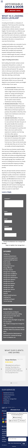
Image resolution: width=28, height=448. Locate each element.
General (5, 293)
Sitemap (14, 446)
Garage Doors (7, 291)
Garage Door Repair (8, 285)
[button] (2, 369)
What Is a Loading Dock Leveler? (12, 17)
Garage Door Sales (8, 287)
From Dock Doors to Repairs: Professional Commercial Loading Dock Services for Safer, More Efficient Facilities (12, 315)
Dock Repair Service (8, 266)
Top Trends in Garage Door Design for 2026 (13, 325)
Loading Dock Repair (9, 299)
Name (5, 211)
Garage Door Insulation (9, 276)
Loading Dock (7, 297)
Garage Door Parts (8, 282)
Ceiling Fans (6, 254)
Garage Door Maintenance (10, 278)
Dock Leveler (6, 262)
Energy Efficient (7, 268)
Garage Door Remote (9, 284)
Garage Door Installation (10, 274)
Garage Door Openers (9, 280)
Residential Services (9, 393)
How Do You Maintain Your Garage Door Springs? (13, 242)
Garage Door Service (9, 289)
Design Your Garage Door (10, 399)
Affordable (14, 5)
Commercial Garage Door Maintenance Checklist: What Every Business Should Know (13, 329)
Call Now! (23, 421)
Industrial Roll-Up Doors (10, 295)
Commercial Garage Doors (10, 258)
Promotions (6, 401)
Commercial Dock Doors (9, 256)
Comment (7, 199)
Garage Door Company (9, 272)
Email (5, 219)
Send (23, 444)
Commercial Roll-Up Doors (10, 260)
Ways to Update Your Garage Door (16, 245)
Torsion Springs (7, 301)
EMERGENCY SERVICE (15, 11)
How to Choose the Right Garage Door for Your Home (13, 321)
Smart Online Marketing (16, 443)
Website (6, 226)
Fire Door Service (8, 270)
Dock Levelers (7, 264)
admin (3, 20)
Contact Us (6, 403)
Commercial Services (9, 395)
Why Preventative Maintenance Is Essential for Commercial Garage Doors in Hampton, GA (12, 335)
